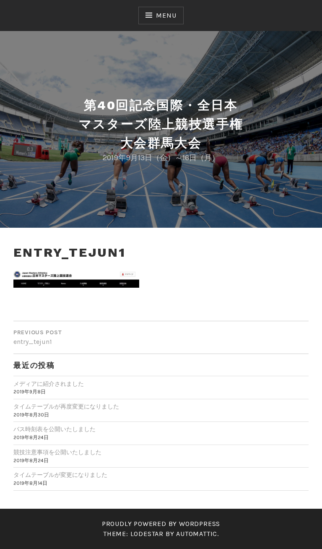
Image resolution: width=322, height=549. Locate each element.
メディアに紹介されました (48, 384)
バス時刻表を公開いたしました (54, 429)
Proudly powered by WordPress (161, 524)
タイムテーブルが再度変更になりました (66, 406)
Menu (166, 15)
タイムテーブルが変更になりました (60, 475)
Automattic (196, 534)
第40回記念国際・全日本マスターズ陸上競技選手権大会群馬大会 (161, 124)
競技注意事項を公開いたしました (57, 452)
